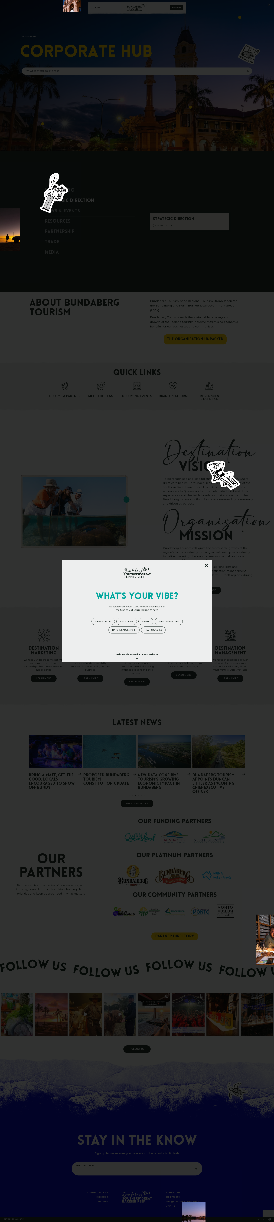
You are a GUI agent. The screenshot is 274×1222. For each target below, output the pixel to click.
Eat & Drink (126, 621)
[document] (137, 611)
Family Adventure (169, 621)
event (145, 621)
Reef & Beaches (153, 630)
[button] (269, 4)
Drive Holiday (103, 621)
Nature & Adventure (124, 630)
